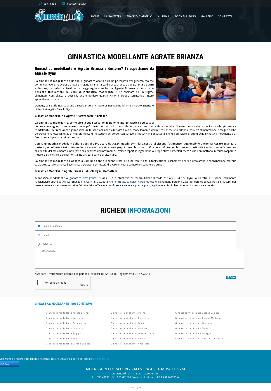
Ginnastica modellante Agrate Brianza (68, 312)
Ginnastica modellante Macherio (129, 328)
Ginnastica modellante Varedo (128, 338)
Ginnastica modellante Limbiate (64, 328)
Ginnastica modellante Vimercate (130, 343)
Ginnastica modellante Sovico (63, 338)
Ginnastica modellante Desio (127, 323)
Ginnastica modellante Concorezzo (66, 323)
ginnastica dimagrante (82, 178)
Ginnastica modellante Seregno (193, 333)
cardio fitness (146, 181)
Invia (231, 277)
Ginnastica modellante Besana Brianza (197, 312)
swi (140, 387)
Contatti (225, 16)
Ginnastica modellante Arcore (128, 312)
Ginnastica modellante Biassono (64, 318)
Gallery (207, 16)
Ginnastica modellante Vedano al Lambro (199, 338)
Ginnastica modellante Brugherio (130, 318)
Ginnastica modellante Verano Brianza (68, 343)
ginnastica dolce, (127, 181)
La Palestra (113, 16)
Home (95, 16)
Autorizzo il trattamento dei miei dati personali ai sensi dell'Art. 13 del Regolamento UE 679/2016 (92, 274)
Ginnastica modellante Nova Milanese (132, 333)
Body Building (185, 16)
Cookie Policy (101, 358)
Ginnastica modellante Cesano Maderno (198, 318)
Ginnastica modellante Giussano (194, 323)
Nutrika (163, 16)
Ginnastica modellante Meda (191, 328)
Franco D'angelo (139, 16)
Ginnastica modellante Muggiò (63, 333)
